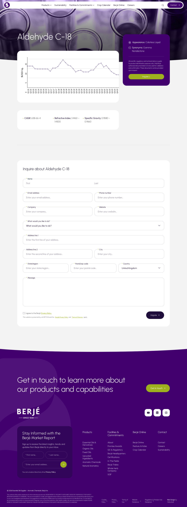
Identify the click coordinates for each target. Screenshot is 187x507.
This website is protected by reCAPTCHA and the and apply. (55, 317)
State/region (32, 264)
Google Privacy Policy (61, 317)
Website (102, 207)
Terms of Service (77, 317)
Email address (32, 193)
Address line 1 (32, 235)
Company (31, 207)
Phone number (104, 193)
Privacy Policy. (46, 313)
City (100, 249)
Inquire (145, 76)
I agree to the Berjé (38, 313)
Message (30, 278)
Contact (173, 5)
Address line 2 (32, 249)
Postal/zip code (81, 264)
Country (126, 264)
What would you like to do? (38, 221)
